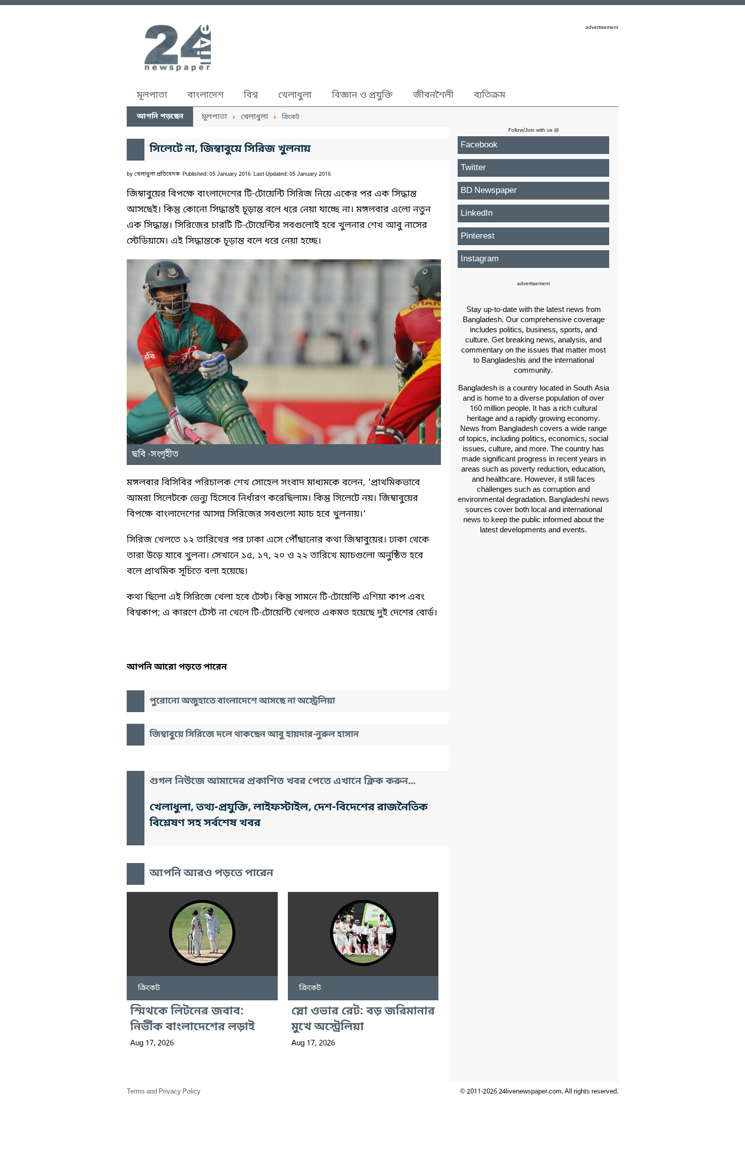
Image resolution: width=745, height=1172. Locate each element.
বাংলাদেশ (206, 95)
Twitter (473, 168)
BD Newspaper (489, 191)
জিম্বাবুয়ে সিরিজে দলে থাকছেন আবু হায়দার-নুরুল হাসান (254, 734)
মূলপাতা (152, 95)
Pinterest (478, 236)
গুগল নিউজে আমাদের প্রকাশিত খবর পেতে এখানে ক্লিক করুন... (283, 781)
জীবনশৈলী (433, 95)
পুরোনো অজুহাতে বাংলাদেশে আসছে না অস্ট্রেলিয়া (242, 701)
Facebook (479, 145)
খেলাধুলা (295, 95)
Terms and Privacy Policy (164, 1091)
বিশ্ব (251, 95)
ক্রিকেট (149, 988)
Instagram (480, 259)
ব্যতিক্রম (489, 95)
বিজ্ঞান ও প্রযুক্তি (362, 95)
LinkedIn (477, 213)
